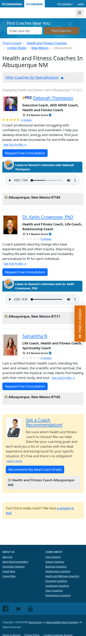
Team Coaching (54, 590)
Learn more (14, 461)
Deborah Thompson (53, 98)
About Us (7, 556)
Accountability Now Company (62, 622)
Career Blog (9, 576)
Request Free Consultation (25, 153)
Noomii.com (35, 622)
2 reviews (26, 120)
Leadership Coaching (57, 585)
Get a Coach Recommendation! (44, 422)
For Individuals (34, 4)
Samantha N (34, 336)
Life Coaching (53, 556)
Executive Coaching (56, 580)
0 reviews (46, 239)
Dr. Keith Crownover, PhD (47, 217)
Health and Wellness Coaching (62, 576)
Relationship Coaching (57, 571)
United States (16, 47)
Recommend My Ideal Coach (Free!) (35, 469)
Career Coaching (54, 561)
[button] (50, 115)
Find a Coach (12, 43)
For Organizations (12, 4)
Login (81, 3)
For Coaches (64, 3)
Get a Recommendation (15, 561)
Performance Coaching (58, 595)
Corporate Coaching (13, 566)
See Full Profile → (14, 144)
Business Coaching (56, 566)
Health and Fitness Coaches (46, 43)
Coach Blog (8, 571)
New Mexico (40, 47)
